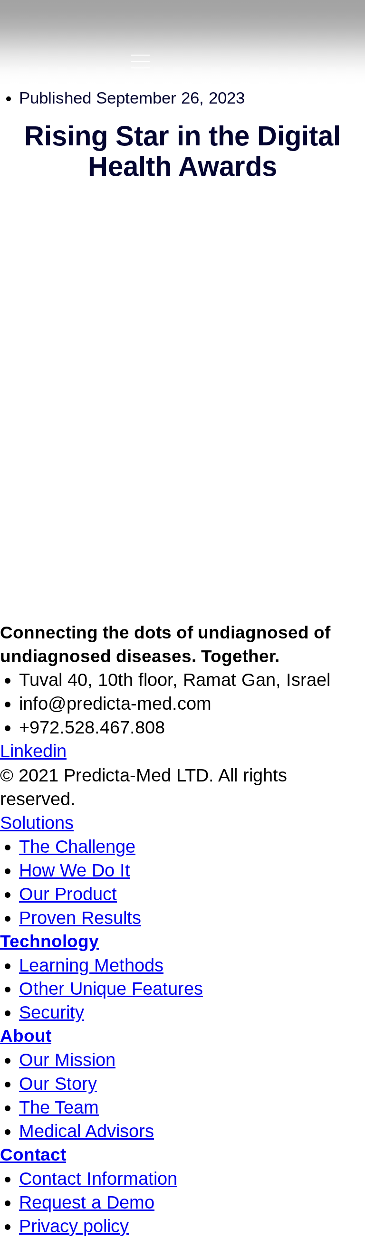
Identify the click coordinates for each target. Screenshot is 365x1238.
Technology (49, 941)
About (25, 1036)
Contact (33, 1154)
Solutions (37, 822)
